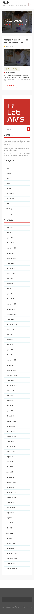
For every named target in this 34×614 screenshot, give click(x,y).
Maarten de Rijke (13, 69)
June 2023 (9, 401)
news (7, 46)
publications (10, 198)
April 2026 (9, 238)
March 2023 (10, 416)
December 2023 (11, 370)
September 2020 (11, 569)
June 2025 (9, 283)
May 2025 (9, 289)
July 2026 (9, 227)
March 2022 (10, 477)
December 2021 (11, 492)
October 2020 (10, 563)
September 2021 (11, 507)
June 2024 (9, 339)
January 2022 (10, 487)
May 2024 (9, 345)
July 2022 (9, 457)
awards (8, 168)
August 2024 (10, 329)
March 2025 (10, 299)
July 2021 (9, 518)
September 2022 (11, 446)
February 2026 (11, 248)
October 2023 (10, 380)
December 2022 (11, 431)
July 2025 (9, 278)
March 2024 (10, 355)
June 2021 (9, 523)
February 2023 (11, 421)
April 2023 (9, 411)
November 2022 (11, 436)
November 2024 (11, 314)
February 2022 (11, 482)
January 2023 (10, 426)
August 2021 (10, 513)
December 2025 (11, 258)
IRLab (5, 2)
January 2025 (10, 309)
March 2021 (10, 538)
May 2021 (9, 528)
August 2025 (10, 273)
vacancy (12, 46)
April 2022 (9, 472)
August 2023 (10, 390)
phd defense (10, 193)
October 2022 (10, 441)
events (8, 173)
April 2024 (9, 350)
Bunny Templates (24, 607)
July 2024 (9, 334)
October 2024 (10, 319)
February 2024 (11, 360)
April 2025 (9, 294)
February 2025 (11, 304)
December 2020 (11, 553)
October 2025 (10, 263)
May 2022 (9, 467)
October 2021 (10, 502)
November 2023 (11, 375)
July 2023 (9, 395)
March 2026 (10, 243)
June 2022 (9, 462)
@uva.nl (14, 150)
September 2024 (11, 324)
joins (7, 178)
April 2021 (9, 533)
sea (7, 203)
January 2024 (10, 365)
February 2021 (11, 543)
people (8, 188)
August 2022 (10, 451)
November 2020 (11, 558)
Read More (10, 85)
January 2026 (10, 253)
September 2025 (11, 268)
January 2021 (10, 548)
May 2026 (9, 233)
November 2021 (11, 497)
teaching (9, 209)
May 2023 (9, 406)
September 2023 (11, 385)
